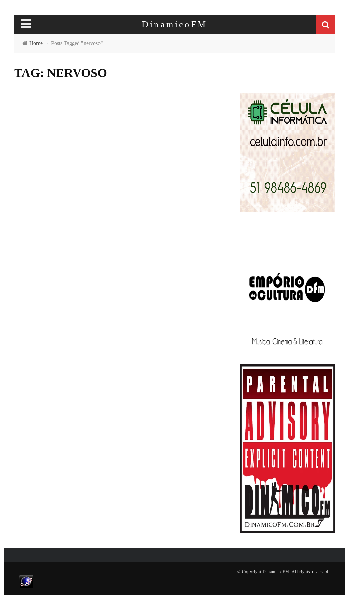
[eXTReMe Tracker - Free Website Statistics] (26, 581)
